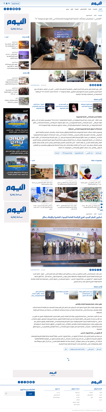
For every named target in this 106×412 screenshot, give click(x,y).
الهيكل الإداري (57, 395)
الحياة (89, 9)
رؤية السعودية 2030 (67, 153)
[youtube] (13, 9)
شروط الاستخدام (56, 397)
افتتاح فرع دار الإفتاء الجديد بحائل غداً (61, 293)
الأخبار (100, 9)
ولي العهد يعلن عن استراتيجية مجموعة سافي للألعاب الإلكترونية (61, 106)
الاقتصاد (95, 9)
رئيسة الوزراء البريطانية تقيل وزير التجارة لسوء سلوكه (86, 106)
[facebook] (5, 9)
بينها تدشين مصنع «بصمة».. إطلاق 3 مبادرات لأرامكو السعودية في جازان (38, 294)
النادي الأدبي (90, 349)
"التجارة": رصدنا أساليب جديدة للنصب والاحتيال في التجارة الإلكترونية (38, 106)
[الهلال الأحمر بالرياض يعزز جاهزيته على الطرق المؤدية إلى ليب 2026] (24, 91)
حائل (42, 270)
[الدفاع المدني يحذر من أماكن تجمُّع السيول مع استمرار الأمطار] (24, 55)
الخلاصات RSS (77, 405)
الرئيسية (100, 15)
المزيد (33, 160)
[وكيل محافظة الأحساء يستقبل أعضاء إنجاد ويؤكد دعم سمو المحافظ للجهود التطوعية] (24, 80)
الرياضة (76, 9)
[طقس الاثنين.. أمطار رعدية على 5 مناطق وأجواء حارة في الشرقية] (24, 45)
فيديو (67, 9)
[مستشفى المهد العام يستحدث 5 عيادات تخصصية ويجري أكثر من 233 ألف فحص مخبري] (42, 194)
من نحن (58, 392)
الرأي (72, 9)
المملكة (57, 153)
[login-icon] (6, 3)
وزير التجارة (98, 153)
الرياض (42, 85)
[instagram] (11, 9)
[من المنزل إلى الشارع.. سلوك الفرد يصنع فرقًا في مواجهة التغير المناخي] (16, 142)
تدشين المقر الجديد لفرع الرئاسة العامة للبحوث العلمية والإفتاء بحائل (72, 216)
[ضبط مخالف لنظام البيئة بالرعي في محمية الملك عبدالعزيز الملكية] (42, 171)
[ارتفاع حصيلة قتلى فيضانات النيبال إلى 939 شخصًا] (24, 101)
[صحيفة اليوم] (95, 3)
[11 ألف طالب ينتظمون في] (90, 171)
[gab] (19, 9)
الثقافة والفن (83, 9)
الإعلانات (78, 400)
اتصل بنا (78, 397)
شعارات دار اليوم (76, 402)
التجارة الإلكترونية (79, 153)
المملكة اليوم (89, 15)
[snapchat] (16, 9)
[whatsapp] (93, 85)
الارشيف (78, 395)
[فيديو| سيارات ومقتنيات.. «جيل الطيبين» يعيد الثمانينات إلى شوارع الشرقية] (16, 121)
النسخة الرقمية (15, 3)
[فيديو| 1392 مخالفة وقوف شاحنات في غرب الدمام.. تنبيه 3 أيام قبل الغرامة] (16, 163)
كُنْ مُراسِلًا (77, 392)
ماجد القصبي (89, 153)
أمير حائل (99, 349)
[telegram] (95, 85)
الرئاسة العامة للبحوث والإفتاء (77, 349)
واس (45, 85)
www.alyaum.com (76, 410)
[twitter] (8, 9)
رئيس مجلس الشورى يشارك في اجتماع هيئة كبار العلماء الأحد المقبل (85, 294)
